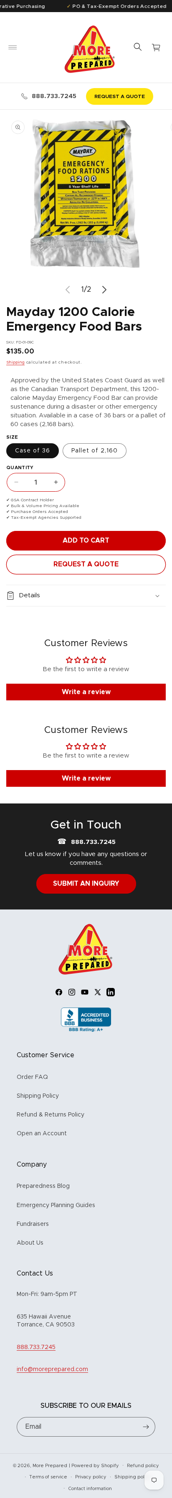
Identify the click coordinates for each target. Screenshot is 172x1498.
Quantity (20, 467)
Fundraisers (33, 1224)
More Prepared (50, 1465)
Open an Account (42, 1134)
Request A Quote (86, 564)
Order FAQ (32, 1077)
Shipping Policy (38, 1096)
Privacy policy (90, 1477)
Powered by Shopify (95, 1465)
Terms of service (48, 1477)
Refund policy (143, 1465)
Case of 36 (32, 451)
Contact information (90, 1488)
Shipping (15, 362)
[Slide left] (67, 289)
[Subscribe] (146, 1427)
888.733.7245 (54, 96)
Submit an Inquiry (86, 883)
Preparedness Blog (43, 1186)
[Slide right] (104, 289)
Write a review (86, 692)
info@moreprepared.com (52, 1369)
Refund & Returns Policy (50, 1115)
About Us (30, 1243)
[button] (13, 48)
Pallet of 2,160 (94, 451)
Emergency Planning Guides (56, 1205)
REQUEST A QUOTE (119, 96)
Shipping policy (132, 1477)
